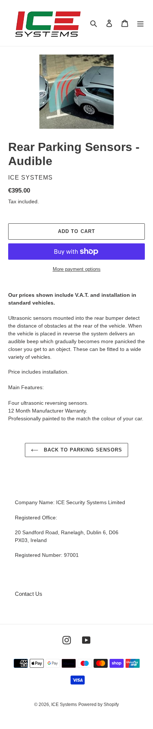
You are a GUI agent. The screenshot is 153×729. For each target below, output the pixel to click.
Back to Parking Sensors (82, 450)
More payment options (77, 269)
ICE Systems (64, 704)
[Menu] (140, 23)
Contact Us (28, 594)
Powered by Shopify (98, 704)
